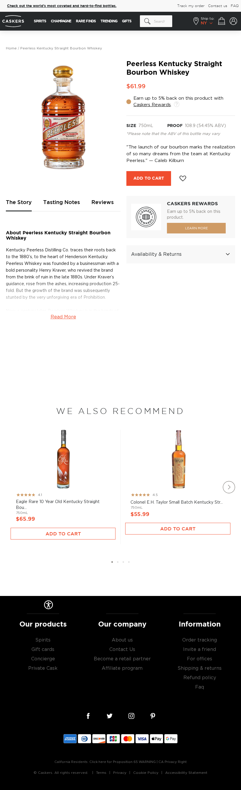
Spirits (43, 640)
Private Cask (43, 668)
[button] (112, 562)
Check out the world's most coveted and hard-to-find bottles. (61, 6)
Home (11, 48)
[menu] (82, 21)
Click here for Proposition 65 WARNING (122, 762)
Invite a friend (199, 649)
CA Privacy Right (172, 762)
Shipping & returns (200, 668)
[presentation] (229, 487)
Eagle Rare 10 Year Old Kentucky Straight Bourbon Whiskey (63, 478)
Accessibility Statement (186, 772)
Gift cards (42, 649)
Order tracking (199, 640)
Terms (101, 772)
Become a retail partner (122, 659)
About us (122, 640)
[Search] (147, 21)
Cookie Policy (145, 772)
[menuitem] (40, 21)
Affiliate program (122, 668)
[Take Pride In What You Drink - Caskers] (13, 21)
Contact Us (122, 649)
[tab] (180, 254)
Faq (199, 687)
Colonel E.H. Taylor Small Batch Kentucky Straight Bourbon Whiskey (177, 476)
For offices (199, 659)
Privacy (119, 772)
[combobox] (156, 21)
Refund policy (199, 677)
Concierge (43, 659)
